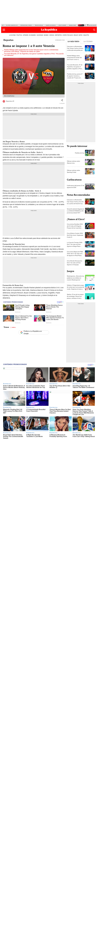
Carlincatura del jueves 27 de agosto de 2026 (75, 186)
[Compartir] (62, 100)
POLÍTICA (19, 35)
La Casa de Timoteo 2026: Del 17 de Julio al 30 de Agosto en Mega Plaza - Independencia (75, 245)
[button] (4, 30)
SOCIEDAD (40, 35)
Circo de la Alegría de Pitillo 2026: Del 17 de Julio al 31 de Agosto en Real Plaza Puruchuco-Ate (75, 254)
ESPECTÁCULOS (68, 35)
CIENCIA (51, 35)
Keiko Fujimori (62, 25)
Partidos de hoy (79, 153)
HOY (3, 25)
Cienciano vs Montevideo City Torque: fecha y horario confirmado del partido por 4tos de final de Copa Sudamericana (75, 50)
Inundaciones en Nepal (75, 25)
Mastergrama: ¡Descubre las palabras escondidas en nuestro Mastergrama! (75, 278)
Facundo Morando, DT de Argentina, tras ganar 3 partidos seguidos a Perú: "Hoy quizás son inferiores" (34, 54)
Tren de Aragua (39, 25)
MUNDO (46, 35)
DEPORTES (58, 35)
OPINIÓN (25, 35)
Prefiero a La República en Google (33, 332)
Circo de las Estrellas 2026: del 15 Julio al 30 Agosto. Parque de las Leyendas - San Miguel (75, 227)
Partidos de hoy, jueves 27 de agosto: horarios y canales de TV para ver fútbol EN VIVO (75, 76)
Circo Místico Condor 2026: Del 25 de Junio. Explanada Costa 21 (75, 235)
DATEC (81, 35)
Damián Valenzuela (51, 25)
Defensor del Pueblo (26, 25)
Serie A (14, 327)
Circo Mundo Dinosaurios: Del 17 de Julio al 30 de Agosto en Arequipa (74, 262)
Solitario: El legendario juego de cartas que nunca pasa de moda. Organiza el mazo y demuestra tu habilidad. (75, 288)
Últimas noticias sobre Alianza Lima (73, 162)
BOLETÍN (86, 35)
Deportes (8, 40)
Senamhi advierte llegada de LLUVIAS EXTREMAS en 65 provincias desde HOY (75, 211)
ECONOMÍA (32, 35)
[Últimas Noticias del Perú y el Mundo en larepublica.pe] (49, 29)
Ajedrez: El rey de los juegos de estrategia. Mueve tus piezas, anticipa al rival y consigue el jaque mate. (75, 297)
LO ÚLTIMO (12, 35)
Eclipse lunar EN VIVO (12, 25)
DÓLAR (76, 35)
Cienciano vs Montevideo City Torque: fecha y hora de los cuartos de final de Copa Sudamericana (75, 202)
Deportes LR (10, 101)
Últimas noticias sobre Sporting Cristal (73, 171)
